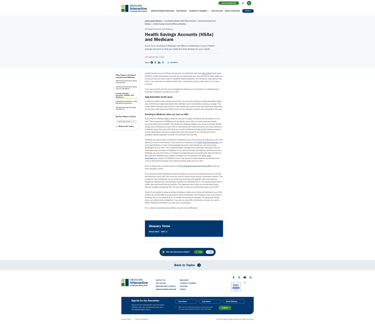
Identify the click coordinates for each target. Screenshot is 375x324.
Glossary (184, 286)
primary (177, 145)
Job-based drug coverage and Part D (126, 108)
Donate (248, 11)
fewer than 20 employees (208, 142)
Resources (182, 11)
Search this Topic (124, 121)
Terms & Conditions (141, 319)
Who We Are (217, 11)
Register (232, 3)
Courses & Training (198, 11)
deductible (206, 73)
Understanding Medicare (162, 11)
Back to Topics (184, 265)
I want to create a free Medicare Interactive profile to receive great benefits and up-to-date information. (195, 308)
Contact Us (160, 280)
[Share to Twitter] (155, 62)
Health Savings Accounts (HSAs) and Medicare (125, 95)
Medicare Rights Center (165, 286)
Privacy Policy (126, 319)
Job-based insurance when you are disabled (126, 88)
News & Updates (232, 11)
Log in (224, 3)
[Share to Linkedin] (159, 62)
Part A (167, 118)
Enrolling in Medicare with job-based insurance (126, 102)
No (211, 252)
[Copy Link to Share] (163, 62)
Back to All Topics (126, 126)
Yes (200, 252)
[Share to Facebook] (151, 62)
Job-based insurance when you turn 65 (126, 82)
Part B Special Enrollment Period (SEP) (196, 166)
